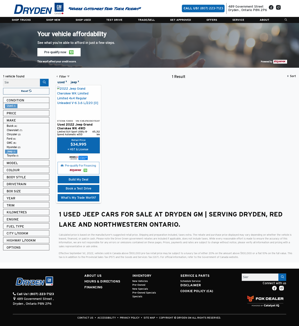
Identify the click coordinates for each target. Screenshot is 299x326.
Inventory (141, 275)
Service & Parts (195, 275)
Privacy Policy (130, 317)
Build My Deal (78, 179)
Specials (137, 296)
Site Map (150, 317)
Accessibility (107, 317)
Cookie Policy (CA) (196, 291)
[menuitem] (27, 106)
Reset (25, 91)
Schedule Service (190, 281)
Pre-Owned (138, 285)
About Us (93, 275)
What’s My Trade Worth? (78, 197)
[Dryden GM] (39, 8)
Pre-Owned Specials (144, 292)
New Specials (140, 289)
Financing (93, 287)
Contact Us (85, 317)
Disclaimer (190, 285)
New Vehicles (140, 281)
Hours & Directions (102, 281)
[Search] (44, 82)
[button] (21, 20)
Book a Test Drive (78, 188)
